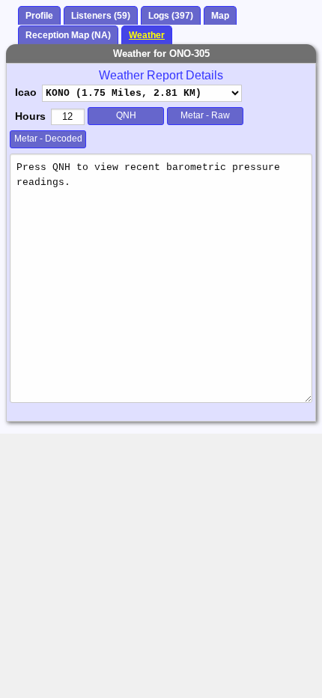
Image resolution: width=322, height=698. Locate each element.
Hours (30, 116)
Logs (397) (170, 15)
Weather (147, 35)
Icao (26, 92)
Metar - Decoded (48, 138)
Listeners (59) (100, 15)
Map (220, 15)
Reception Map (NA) (68, 35)
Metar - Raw (205, 115)
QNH (126, 115)
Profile (39, 15)
